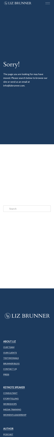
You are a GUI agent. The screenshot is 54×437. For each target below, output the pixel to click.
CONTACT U (9, 369)
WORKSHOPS (10, 404)
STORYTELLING (11, 398)
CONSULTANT (10, 393)
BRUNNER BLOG (11, 363)
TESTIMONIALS (11, 358)
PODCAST (8, 434)
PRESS (6, 374)
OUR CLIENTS (10, 352)
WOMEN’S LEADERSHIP (14, 415)
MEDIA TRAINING (12, 409)
